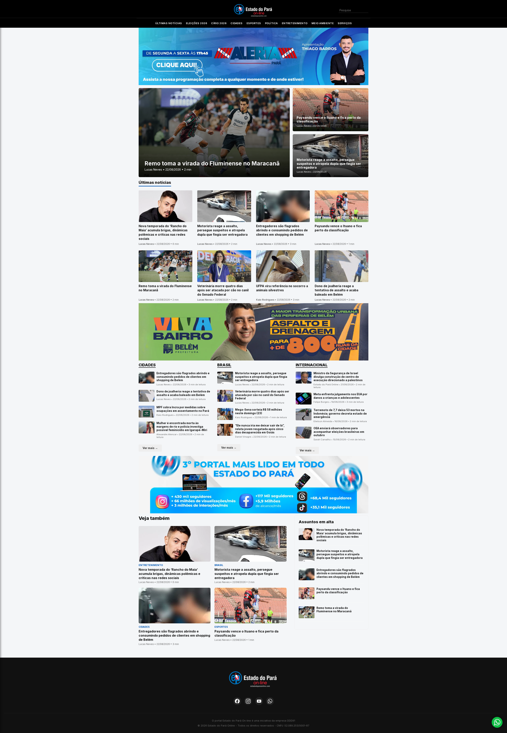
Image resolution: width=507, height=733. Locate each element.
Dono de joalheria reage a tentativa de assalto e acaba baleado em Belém (183, 393)
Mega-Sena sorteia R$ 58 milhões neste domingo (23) (258, 411)
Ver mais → (150, 448)
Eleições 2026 (196, 23)
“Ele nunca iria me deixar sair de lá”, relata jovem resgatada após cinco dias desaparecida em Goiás (260, 429)
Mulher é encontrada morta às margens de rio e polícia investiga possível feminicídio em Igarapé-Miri (181, 427)
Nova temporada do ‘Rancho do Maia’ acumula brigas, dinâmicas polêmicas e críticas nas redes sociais (339, 535)
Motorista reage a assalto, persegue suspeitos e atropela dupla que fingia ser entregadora (261, 377)
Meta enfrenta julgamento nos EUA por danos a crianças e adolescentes (340, 396)
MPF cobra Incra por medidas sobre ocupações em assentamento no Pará (182, 409)
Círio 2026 (219, 23)
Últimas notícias (168, 23)
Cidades (237, 23)
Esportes (254, 23)
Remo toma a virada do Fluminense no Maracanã (334, 609)
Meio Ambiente (323, 23)
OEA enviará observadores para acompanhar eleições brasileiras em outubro (339, 432)
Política (271, 23)
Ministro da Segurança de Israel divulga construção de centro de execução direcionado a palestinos (338, 377)
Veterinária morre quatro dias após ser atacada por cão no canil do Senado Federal (262, 395)
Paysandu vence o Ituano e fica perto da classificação (338, 590)
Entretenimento (295, 23)
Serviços (345, 23)
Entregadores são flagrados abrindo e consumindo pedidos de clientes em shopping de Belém (183, 377)
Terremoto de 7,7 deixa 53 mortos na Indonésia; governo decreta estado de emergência (340, 413)
